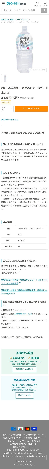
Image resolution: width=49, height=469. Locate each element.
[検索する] (44, 10)
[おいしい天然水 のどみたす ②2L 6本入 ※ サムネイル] (5, 78)
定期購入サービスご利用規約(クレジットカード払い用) (23, 453)
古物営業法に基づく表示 (24, 462)
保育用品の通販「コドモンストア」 (14, 19)
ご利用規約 (28, 438)
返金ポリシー (12, 441)
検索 (4, 435)
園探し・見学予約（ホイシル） (23, 447)
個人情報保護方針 (15, 435)
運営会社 (35, 441)
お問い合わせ (24, 441)
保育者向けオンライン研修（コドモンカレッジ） (23, 450)
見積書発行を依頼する (9, 120)
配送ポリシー (39, 438)
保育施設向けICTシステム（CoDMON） (23, 444)
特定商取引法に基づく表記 (12, 438)
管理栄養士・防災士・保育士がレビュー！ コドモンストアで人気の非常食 (24, 281)
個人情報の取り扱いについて (34, 435)
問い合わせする (24, 395)
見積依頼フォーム (22, 314)
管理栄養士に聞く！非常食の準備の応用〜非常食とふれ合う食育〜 (24, 292)
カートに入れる (33, 108)
